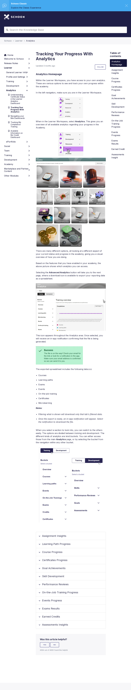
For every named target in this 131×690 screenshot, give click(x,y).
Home (10, 55)
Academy (8, 164)
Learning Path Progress (56, 544)
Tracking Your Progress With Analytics (17, 109)
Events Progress (52, 600)
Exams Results (51, 608)
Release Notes (11, 63)
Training (10, 81)
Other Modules (11, 175)
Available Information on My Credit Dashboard (17, 134)
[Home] (14, 16)
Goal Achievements (54, 568)
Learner (19, 40)
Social (7, 146)
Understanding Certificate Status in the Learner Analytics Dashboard (18, 99)
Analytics (30, 40)
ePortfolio (11, 141)
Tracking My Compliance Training (16, 124)
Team (6, 150)
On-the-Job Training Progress (60, 592)
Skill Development (53, 576)
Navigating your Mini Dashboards (18, 117)
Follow (100, 67)
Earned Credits (51, 616)
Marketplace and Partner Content (16, 169)
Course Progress (52, 552)
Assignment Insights (54, 535)
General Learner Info (16, 72)
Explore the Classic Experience (26, 7)
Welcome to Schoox (14, 59)
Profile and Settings (15, 77)
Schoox (8, 40)
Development (12, 86)
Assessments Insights (55, 624)
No (54, 645)
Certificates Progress (54, 560)
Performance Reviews (55, 584)
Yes (44, 645)
